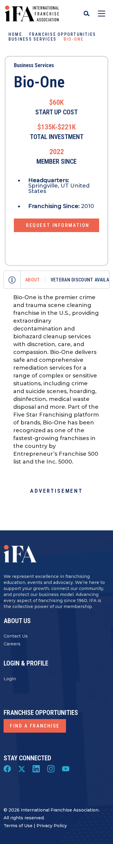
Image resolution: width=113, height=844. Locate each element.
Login (10, 678)
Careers (12, 644)
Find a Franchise (35, 726)
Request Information (57, 225)
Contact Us (16, 636)
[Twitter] (21, 768)
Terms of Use (18, 825)
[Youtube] (65, 768)
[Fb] (7, 768)
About (32, 280)
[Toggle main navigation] (101, 13)
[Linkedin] (36, 768)
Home (15, 34)
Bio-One (39, 82)
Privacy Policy (51, 825)
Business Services (32, 39)
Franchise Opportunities (62, 34)
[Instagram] (51, 768)
